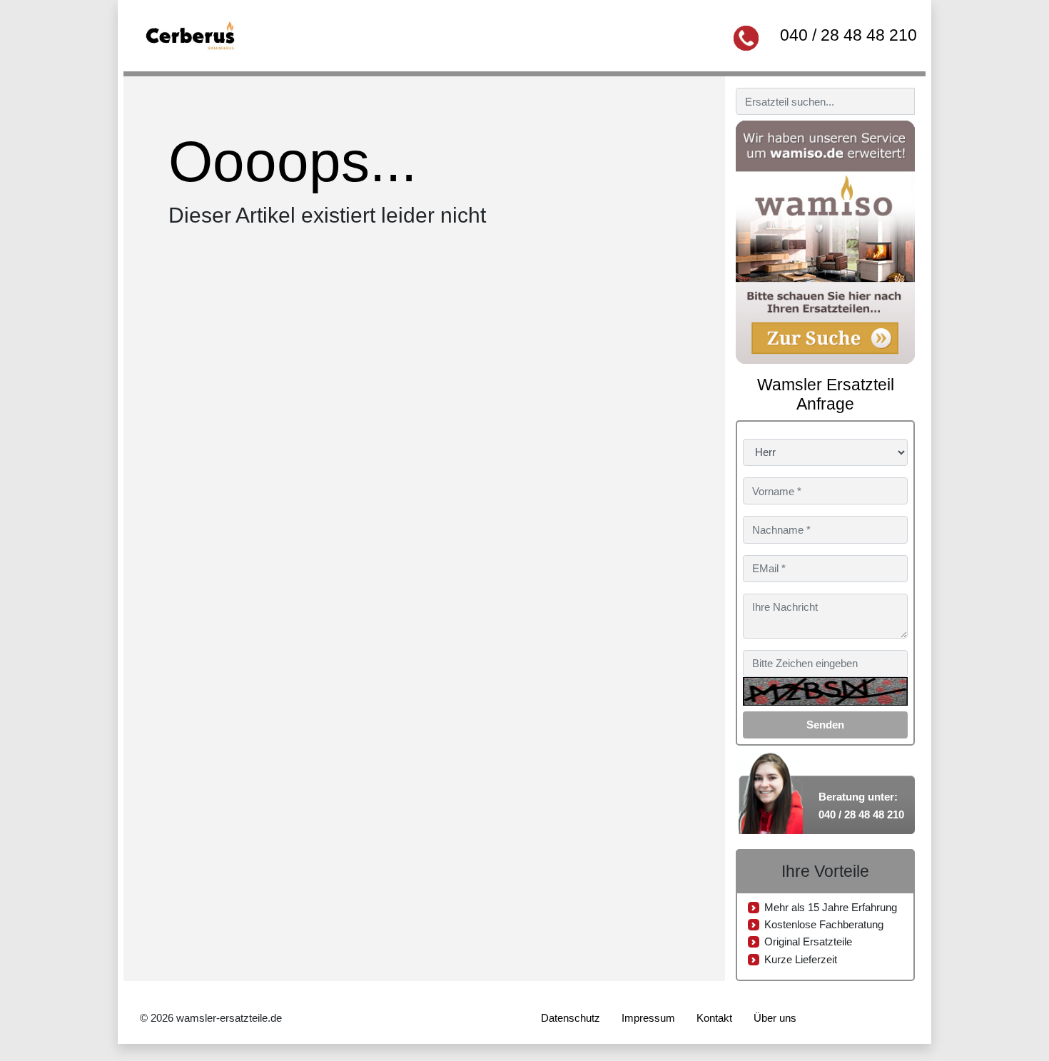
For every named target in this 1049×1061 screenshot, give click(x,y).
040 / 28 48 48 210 (848, 35)
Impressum (648, 1018)
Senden (825, 725)
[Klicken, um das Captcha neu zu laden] (825, 691)
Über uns (775, 1018)
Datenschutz (570, 1018)
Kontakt (714, 1018)
